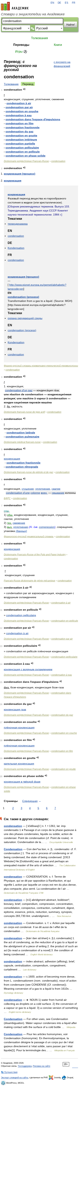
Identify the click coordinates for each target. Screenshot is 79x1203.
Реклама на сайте (41, 1066)
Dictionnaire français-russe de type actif (24, 412)
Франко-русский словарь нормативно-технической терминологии (41, 365)
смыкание (58, 492)
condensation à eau (19, 115)
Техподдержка (25, 1066)
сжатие (56, 488)
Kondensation (16, 247)
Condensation (13, 849)
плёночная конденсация (19, 727)
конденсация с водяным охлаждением (28, 669)
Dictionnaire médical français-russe (22, 442)
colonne (35, 492)
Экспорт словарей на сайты (14, 1077)
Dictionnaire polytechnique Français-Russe (26, 161)
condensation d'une (18, 492)
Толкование (11, 84)
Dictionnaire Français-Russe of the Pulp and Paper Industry (35, 554)
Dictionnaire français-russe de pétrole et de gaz (28, 472)
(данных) (21, 531)
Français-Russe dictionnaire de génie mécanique (29, 580)
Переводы (21, 44)
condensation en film (19, 123)
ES (66, 3)
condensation (58, 161)
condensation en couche (22, 111)
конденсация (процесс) (19, 173)
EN (52, 3)
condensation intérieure (21, 139)
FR (73, 3)
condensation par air (19, 107)
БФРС (7, 498)
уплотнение (42, 488)
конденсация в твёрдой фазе (22, 781)
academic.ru (15, 6)
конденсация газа (15, 709)
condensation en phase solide (25, 155)
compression (46, 526)
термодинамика (18, 223)
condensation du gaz (19, 131)
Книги (58, 44)
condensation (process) (23, 296)
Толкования (39, 38)
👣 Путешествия (9, 1072)
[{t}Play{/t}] (24, 89)
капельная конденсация (19, 763)
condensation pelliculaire (22, 147)
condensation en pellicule (23, 151)
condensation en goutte (21, 135)
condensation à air (19, 103)
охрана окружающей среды (25, 318)
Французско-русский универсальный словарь (28, 536)
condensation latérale (21, 432)
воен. (44, 492)
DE (59, 3)
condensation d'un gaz (18, 390)
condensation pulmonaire (22, 436)
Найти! (70, 24)
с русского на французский (62, 64)
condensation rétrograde (22, 466)
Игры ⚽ (21, 51)
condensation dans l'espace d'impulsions (33, 119)
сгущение (28, 488)
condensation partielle (20, 143)
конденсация (12, 180)
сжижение (19, 522)
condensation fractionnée (23, 127)
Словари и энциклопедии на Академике (33, 14)
